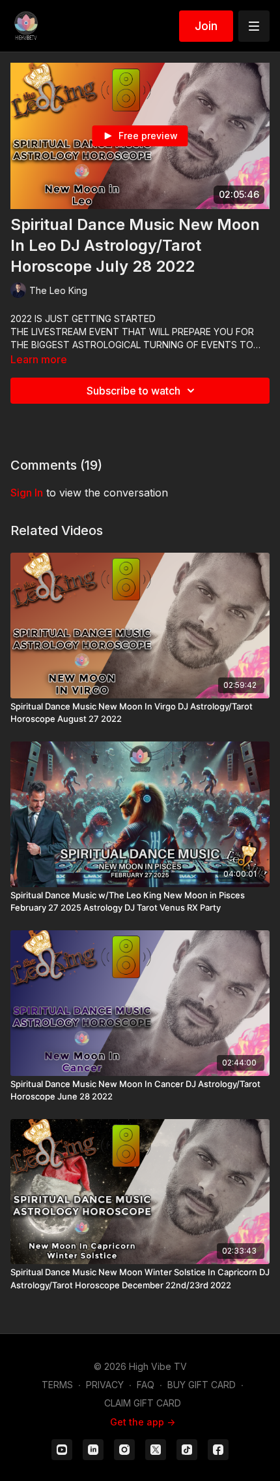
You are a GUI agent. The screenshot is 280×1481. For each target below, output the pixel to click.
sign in (26, 492)
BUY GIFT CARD (201, 1384)
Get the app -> (142, 1421)
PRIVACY (105, 1384)
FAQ (145, 1384)
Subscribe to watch (133, 390)
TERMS (57, 1384)
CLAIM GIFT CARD (142, 1402)
